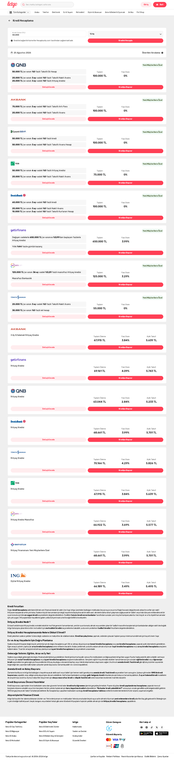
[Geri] (9, 20)
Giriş (146, 4)
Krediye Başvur (125, 87)
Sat (161, 4)
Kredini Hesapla (125, 40)
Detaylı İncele (48, 87)
